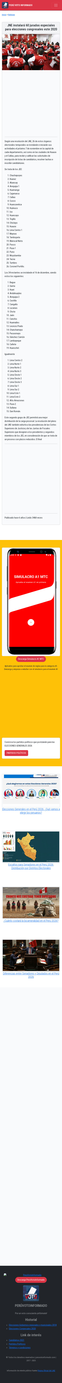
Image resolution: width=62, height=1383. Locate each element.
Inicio (4, 14)
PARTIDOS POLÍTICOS (16, 753)
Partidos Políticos (17, 1344)
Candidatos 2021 (16, 1340)
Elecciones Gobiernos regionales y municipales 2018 (33, 1325)
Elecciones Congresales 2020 (22, 1328)
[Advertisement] (31, 103)
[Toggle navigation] (56, 5)
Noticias (11, 14)
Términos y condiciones (20, 1347)
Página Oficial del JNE (46, 1370)
